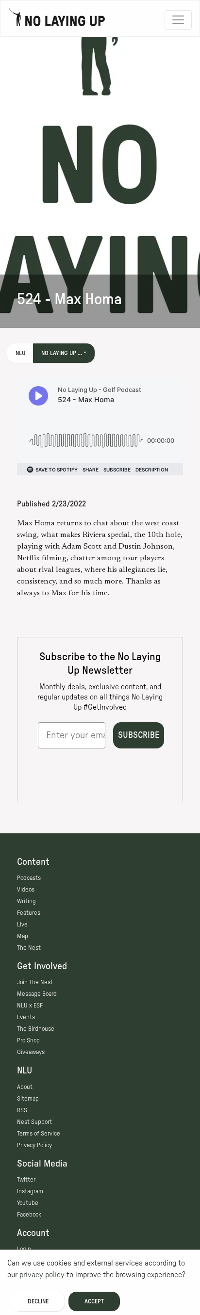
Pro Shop (28, 1040)
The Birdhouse (35, 1029)
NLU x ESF (30, 1005)
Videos (25, 890)
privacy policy (42, 1275)
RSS (22, 1110)
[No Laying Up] (56, 20)
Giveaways (31, 1052)
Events (26, 1017)
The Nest (29, 948)
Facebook (29, 1215)
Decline (38, 1301)
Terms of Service (38, 1133)
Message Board (37, 994)
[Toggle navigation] (178, 20)
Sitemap (28, 1099)
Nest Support (34, 1122)
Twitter (26, 1180)
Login (24, 1249)
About (25, 1087)
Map (22, 936)
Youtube (27, 1203)
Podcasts (29, 878)
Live (22, 924)
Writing (26, 901)
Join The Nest (35, 982)
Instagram (30, 1191)
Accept (94, 1301)
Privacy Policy (34, 1145)
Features (28, 913)
